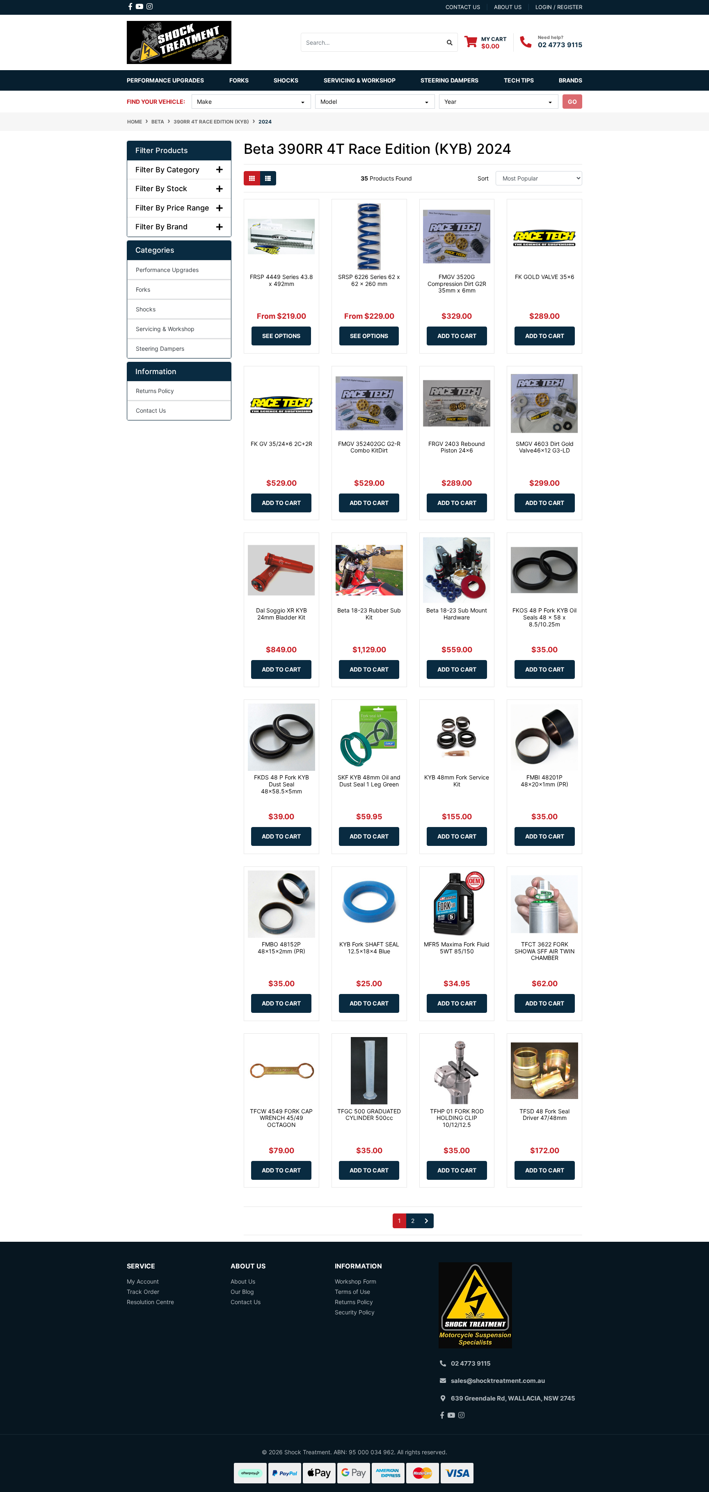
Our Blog (242, 1291)
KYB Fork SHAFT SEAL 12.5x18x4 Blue (369, 948)
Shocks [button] (286, 80)
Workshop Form (355, 1281)
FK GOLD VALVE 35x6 (544, 276)
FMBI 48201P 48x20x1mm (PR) (544, 781)
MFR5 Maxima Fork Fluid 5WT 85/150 (456, 948)
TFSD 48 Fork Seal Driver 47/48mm (544, 1115)
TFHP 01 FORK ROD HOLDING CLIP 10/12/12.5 (457, 1118)
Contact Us (151, 410)
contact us (463, 7)
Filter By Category (167, 169)
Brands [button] (570, 80)
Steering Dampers (160, 348)
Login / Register (558, 7)
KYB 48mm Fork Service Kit (456, 781)
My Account (143, 1281)
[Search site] (450, 42)
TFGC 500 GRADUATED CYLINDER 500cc (369, 1115)
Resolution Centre (150, 1301)
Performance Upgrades (167, 269)
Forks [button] (239, 80)
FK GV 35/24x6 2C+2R (281, 443)
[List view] (268, 178)
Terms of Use (352, 1291)
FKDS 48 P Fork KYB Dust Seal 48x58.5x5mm (281, 784)
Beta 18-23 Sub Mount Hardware (456, 614)
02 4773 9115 (560, 45)
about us (507, 7)
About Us (243, 1281)
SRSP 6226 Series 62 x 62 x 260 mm (369, 280)
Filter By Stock (161, 188)
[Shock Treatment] (179, 41)
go (572, 101)
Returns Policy (155, 390)
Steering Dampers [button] (449, 80)
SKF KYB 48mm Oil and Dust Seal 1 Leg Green (369, 781)
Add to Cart (456, 335)
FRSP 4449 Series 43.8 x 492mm (281, 280)
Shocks (146, 309)
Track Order (143, 1291)
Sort (483, 178)
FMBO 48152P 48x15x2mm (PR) (281, 948)
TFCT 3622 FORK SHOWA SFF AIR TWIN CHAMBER (545, 951)
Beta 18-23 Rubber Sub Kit (369, 614)
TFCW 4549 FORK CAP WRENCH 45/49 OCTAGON (281, 1118)
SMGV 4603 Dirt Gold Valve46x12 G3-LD (545, 447)
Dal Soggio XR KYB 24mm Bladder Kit (281, 614)
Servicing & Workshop (165, 328)
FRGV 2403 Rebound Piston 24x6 (456, 447)
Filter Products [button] (161, 150)
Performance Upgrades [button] (165, 80)
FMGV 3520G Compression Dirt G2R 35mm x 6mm (457, 283)
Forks (143, 289)
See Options (281, 335)
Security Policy (355, 1312)
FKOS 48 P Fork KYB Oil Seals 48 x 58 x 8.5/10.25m (544, 617)
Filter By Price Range (172, 207)
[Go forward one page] (426, 1220)
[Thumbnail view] (252, 178)
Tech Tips (519, 80)
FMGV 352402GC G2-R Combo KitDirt (369, 447)
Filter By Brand (161, 226)
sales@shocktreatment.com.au (498, 1381)
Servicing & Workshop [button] (360, 80)
